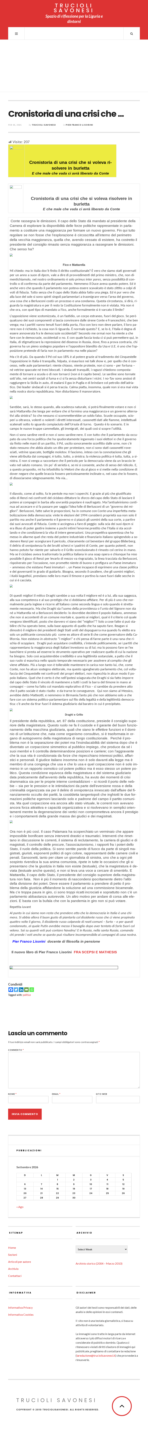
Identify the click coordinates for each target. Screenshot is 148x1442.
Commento (16, 1050)
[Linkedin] (21, 989)
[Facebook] (10, 989)
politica (27, 994)
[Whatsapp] (31, 989)
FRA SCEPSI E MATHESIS (95, 952)
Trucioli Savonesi (44, 125)
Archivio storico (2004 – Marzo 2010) (99, 1263)
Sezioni (12, 1254)
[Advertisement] (74, 67)
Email (56, 1094)
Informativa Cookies (21, 1314)
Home (12, 1247)
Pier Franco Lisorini (79, 125)
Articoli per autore (19, 1261)
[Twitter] (16, 989)
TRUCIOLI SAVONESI (74, 8)
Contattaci (14, 1275)
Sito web (101, 1094)
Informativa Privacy (20, 1307)
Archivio (13, 1268)
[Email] (26, 989)
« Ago (19, 1206)
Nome (12, 1094)
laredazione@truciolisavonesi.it (96, 1355)
